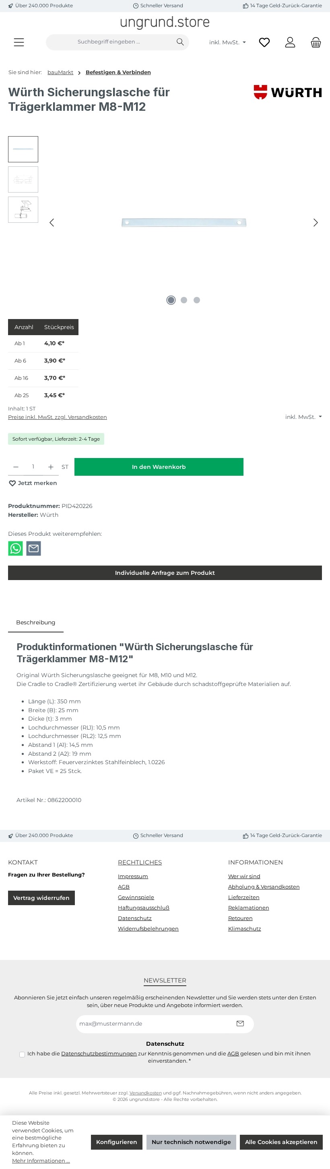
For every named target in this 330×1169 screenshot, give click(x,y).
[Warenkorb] (313, 42)
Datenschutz (135, 918)
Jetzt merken (36, 483)
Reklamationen (248, 908)
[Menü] (19, 42)
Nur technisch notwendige (191, 1142)
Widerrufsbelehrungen (148, 929)
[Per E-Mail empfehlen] (34, 547)
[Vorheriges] (52, 222)
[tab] (36, 622)
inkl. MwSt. (225, 42)
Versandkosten (146, 1093)
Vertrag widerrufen (41, 898)
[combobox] (109, 42)
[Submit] (240, 1024)
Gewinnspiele (136, 897)
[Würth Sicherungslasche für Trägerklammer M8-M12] (184, 223)
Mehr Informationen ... (41, 1161)
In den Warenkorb (159, 467)
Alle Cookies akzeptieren (281, 1142)
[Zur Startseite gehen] (165, 23)
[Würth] (288, 102)
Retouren (240, 918)
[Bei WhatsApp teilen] (15, 547)
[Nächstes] (315, 222)
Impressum (133, 876)
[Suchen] (180, 42)
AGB (124, 887)
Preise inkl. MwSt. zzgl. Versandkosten (57, 417)
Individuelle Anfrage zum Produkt (165, 572)
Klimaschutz (244, 929)
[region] (165, 222)
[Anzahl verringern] (16, 467)
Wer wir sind (244, 876)
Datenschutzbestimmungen (99, 1054)
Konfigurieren (116, 1142)
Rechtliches (140, 862)
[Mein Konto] (290, 42)
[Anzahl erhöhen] (51, 467)
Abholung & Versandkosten (264, 887)
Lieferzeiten (244, 897)
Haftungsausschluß (143, 908)
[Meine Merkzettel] (264, 42)
